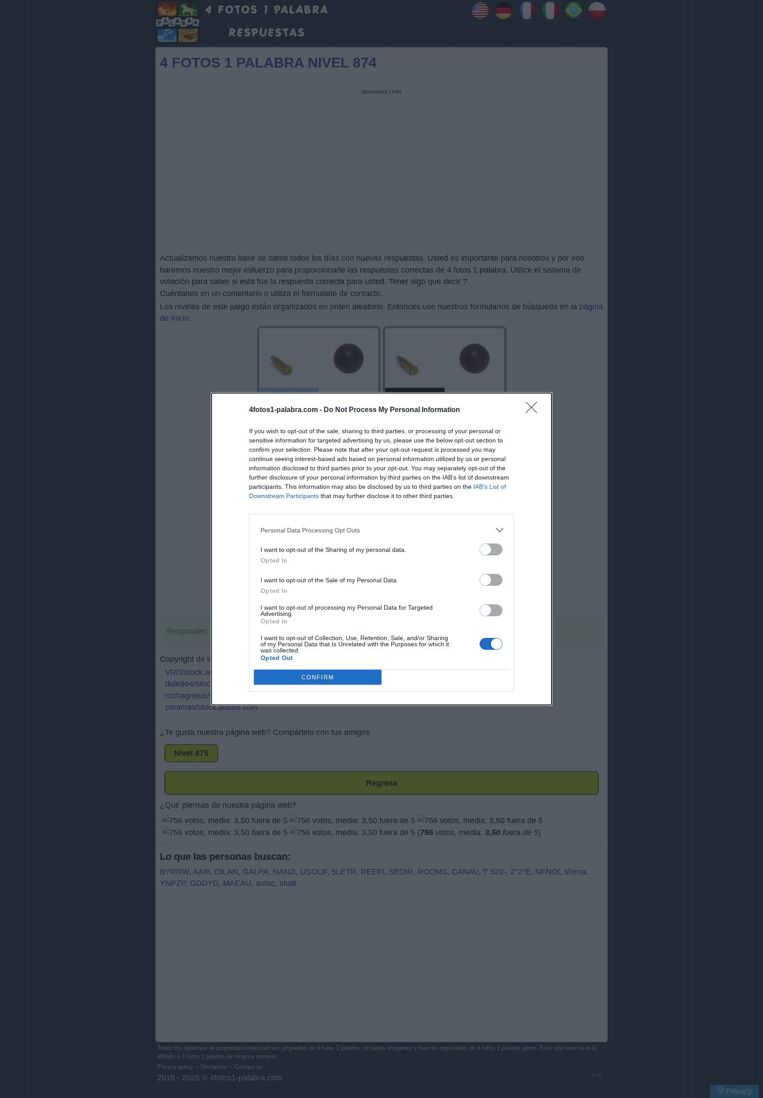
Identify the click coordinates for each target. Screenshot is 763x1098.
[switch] (491, 549)
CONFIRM (318, 677)
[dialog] (381, 549)
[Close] (534, 410)
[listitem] (381, 530)
